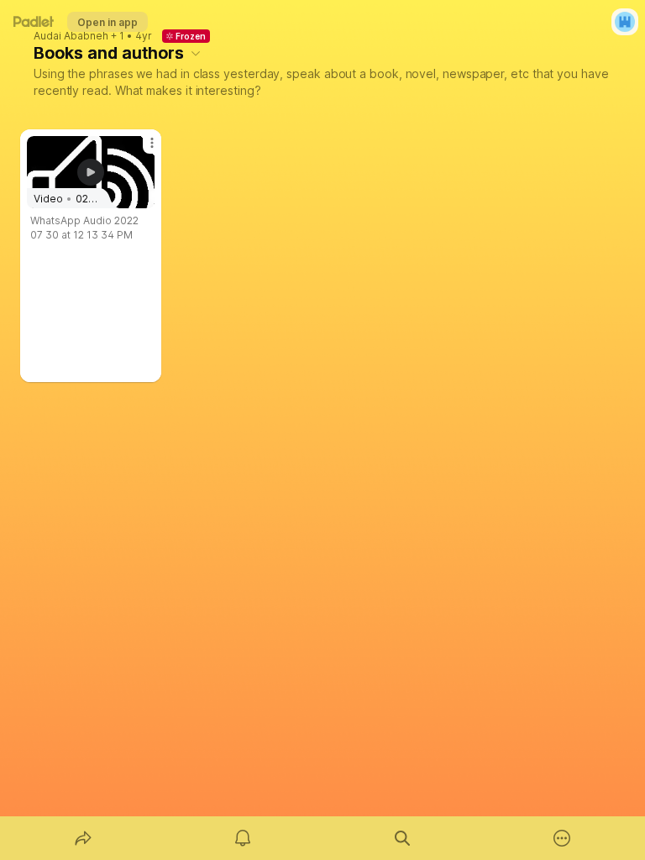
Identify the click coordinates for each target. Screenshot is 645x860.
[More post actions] (141, 149)
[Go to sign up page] (624, 21)
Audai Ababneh (71, 36)
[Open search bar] (402, 838)
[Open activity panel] (243, 838)
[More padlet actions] (562, 838)
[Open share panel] (83, 838)
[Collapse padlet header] (196, 53)
